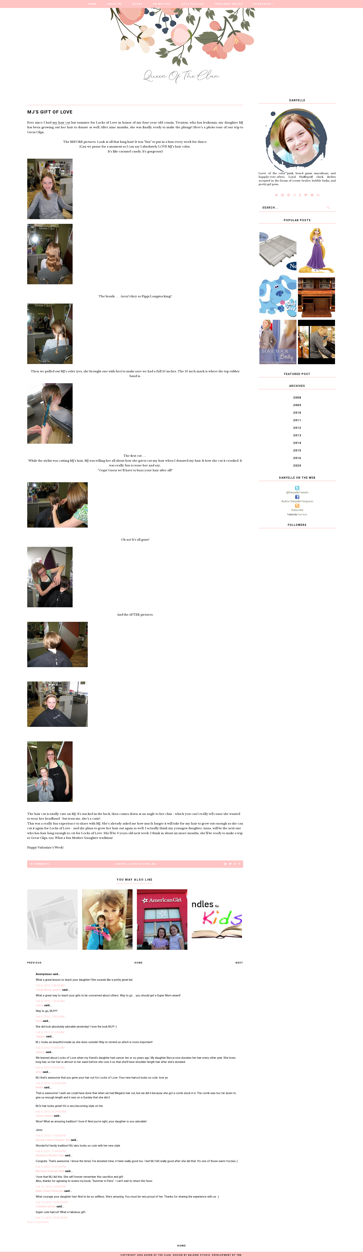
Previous (34, 962)
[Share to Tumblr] (235, 864)
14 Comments (39, 864)
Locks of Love (139, 864)
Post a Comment (38, 1222)
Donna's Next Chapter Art (53, 1140)
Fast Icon (302, 514)
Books (137, 4)
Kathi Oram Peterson (49, 1191)
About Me (114, 4)
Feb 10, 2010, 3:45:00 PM (51, 1186)
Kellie (39, 1087)
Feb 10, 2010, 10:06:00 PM (51, 1202)
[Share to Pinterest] (239, 864)
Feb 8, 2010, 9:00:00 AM (50, 1047)
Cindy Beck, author (48, 989)
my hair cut (61, 122)
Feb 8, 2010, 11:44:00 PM (51, 1151)
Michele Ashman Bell (50, 1171)
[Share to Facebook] (225, 864)
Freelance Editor (229, 4)
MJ (154, 864)
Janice (40, 1052)
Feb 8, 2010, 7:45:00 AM (50, 1016)
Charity (121, 864)
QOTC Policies (192, 4)
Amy (39, 1072)
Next (239, 962)
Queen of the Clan (157, 1255)
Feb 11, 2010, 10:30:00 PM (51, 1217)
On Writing (162, 4)
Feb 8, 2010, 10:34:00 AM (51, 1111)
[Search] (328, 207)
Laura (39, 1005)
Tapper (40, 1036)
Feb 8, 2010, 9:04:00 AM (50, 1067)
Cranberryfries (46, 1206)
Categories (261, 4)
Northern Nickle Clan (50, 1155)
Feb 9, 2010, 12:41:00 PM (51, 1166)
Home (92, 4)
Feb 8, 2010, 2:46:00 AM (50, 985)
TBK (239, 1255)
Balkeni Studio (199, 1255)
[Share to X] (230, 864)
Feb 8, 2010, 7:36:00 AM (50, 1001)
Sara (39, 1021)
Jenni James (44, 1115)
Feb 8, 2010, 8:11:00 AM (50, 1032)
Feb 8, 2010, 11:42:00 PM (51, 1135)
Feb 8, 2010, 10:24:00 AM (51, 1083)
